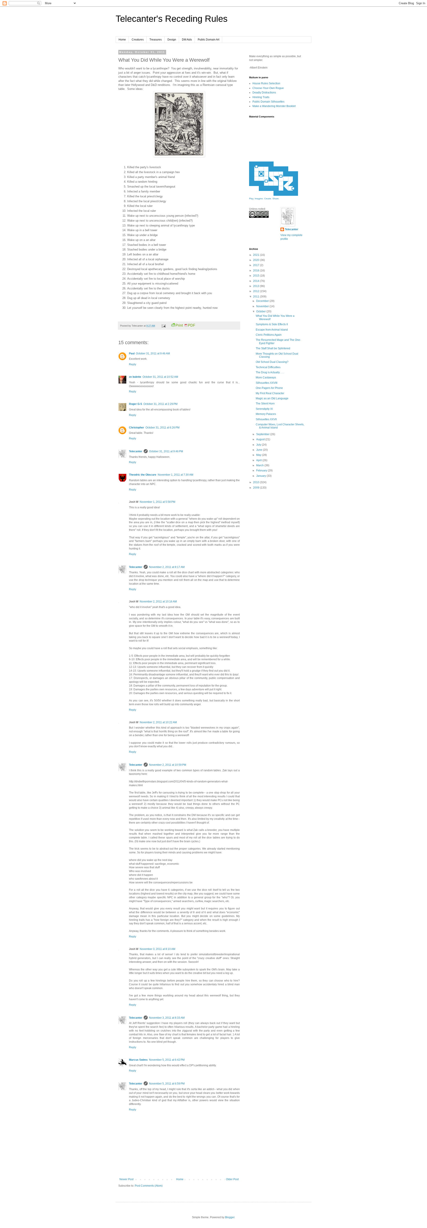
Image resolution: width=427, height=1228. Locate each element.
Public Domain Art (208, 39)
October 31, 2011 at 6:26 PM (162, 427)
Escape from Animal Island (272, 329)
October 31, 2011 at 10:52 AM (160, 376)
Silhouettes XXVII (266, 419)
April (259, 460)
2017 (256, 265)
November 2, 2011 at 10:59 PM (167, 764)
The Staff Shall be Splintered (273, 348)
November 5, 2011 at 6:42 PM (167, 1059)
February (262, 470)
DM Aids (187, 39)
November (263, 306)
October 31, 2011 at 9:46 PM (166, 451)
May (259, 454)
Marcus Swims (138, 1059)
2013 (256, 286)
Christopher (136, 427)
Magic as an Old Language (272, 398)
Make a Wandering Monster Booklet (274, 106)
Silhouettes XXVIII (266, 382)
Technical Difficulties (268, 367)
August (260, 439)
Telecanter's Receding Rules (172, 19)
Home (122, 39)
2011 (256, 296)
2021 (256, 255)
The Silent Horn (265, 403)
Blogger (229, 1217)
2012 (256, 291)
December (263, 301)
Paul (132, 353)
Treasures (155, 39)
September (263, 434)
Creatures (138, 39)
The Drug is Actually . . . (270, 372)
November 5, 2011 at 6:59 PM (167, 1083)
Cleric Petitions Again (269, 334)
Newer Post (126, 1179)
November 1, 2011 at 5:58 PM (157, 501)
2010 (256, 482)
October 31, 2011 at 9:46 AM (153, 353)
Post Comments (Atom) (149, 1185)
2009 (256, 487)
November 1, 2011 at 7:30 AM (175, 474)
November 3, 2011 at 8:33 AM (167, 1017)
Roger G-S (135, 404)
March (260, 465)
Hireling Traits (260, 97)
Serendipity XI (264, 408)
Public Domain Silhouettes (268, 101)
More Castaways (266, 377)
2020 (256, 260)
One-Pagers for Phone (269, 388)
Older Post (232, 1179)
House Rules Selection (266, 83)
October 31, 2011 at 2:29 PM (160, 404)
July (259, 444)
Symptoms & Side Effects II (272, 324)
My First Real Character (270, 393)
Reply (132, 364)
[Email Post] (163, 325)
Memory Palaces (266, 414)
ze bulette (135, 376)
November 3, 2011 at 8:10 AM (157, 949)
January (261, 475)
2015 (256, 275)
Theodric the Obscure (142, 474)
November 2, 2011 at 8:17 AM (167, 567)
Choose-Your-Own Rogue (268, 88)
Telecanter (135, 451)
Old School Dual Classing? (272, 362)
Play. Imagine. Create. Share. (264, 198)
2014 (256, 281)
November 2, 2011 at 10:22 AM (158, 722)
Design (171, 39)
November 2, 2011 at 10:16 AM (158, 601)
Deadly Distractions (264, 92)
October (261, 311)
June (259, 449)
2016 (256, 270)
